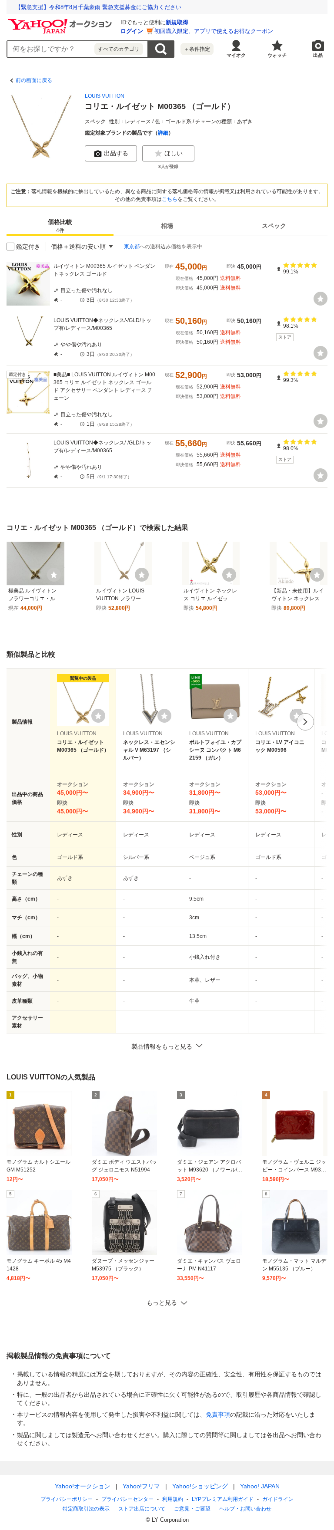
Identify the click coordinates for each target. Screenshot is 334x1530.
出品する (116, 153)
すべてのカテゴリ (119, 49)
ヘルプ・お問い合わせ (245, 1509)
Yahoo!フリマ (141, 1486)
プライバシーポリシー (66, 1499)
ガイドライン (278, 1499)
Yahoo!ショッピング (200, 1486)
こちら (169, 199)
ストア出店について (141, 1509)
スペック (274, 225)
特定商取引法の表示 (86, 1509)
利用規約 (172, 1499)
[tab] (60, 226)
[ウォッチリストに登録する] (98, 716)
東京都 (132, 246)
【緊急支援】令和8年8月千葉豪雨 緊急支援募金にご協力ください (98, 7)
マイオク (236, 55)
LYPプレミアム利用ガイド (223, 1499)
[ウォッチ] (320, 299)
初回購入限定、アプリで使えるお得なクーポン (213, 31)
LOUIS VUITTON (104, 96)
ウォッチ (277, 55)
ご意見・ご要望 (192, 1509)
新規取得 (177, 22)
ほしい (173, 153)
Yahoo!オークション (82, 1486)
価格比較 (60, 226)
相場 (167, 225)
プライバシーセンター (127, 1499)
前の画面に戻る (34, 80)
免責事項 (218, 1414)
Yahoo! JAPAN (260, 1486)
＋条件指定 (197, 49)
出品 (318, 55)
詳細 (163, 133)
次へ (305, 721)
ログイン (131, 31)
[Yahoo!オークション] (61, 21)
